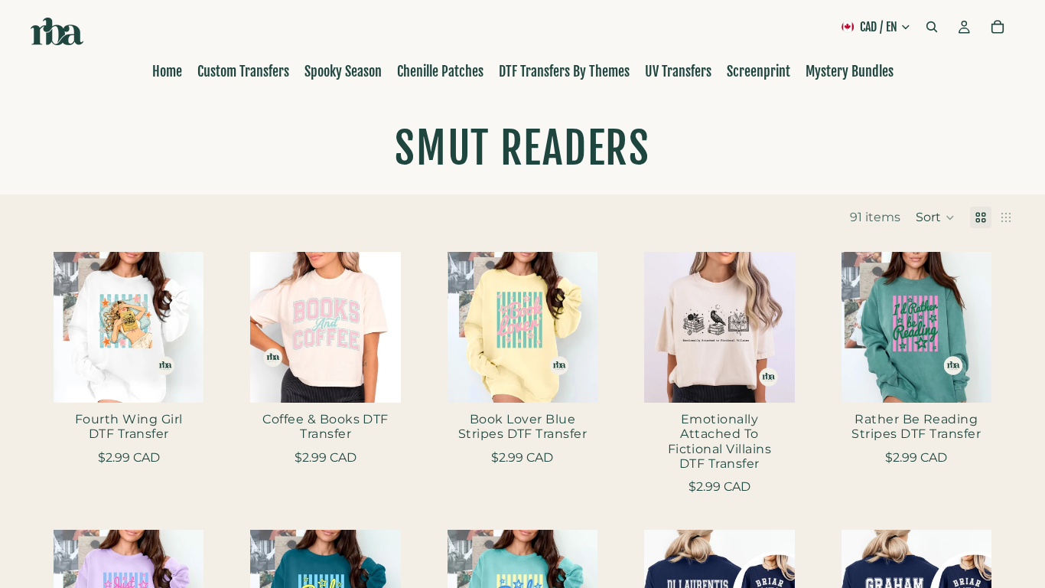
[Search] (932, 27)
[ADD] (180, 379)
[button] (935, 217)
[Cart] (997, 27)
